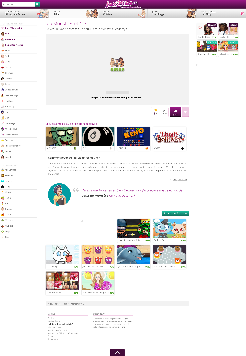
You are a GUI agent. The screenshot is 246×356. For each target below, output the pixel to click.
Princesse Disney (12, 145)
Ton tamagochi (54, 266)
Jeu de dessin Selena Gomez (207, 37)
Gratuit (8, 214)
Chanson (9, 192)
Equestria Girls (11, 89)
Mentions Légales (54, 321)
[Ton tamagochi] (62, 254)
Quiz (7, 237)
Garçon (8, 209)
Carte (7, 186)
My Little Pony (11, 134)
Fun (6, 203)
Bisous (8, 67)
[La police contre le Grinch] (133, 228)
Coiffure (8, 78)
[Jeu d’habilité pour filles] (98, 254)
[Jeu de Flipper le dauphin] (133, 254)
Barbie (8, 56)
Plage (7, 231)
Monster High (11, 129)
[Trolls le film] (169, 228)
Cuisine (107, 13)
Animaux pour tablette (164, 266)
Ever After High (11, 95)
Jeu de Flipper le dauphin (129, 266)
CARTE (157, 148)
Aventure (9, 175)
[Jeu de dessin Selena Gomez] (207, 28)
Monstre (9, 220)
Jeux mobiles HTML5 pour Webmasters (63, 333)
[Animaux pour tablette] (169, 254)
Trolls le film (159, 240)
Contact (51, 336)
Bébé (7, 61)
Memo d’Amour (54, 292)
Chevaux (9, 73)
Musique (9, 225)
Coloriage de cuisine (207, 54)
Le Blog (208, 13)
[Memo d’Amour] (62, 280)
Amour (8, 50)
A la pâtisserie (226, 54)
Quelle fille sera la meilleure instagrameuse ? (229, 37)
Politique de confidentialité (60, 324)
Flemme (9, 197)
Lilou (7, 117)
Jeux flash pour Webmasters (58, 330)
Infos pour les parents (56, 327)
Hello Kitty (9, 106)
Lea (7, 33)
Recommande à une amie (175, 213)
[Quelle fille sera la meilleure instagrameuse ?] (228, 28)
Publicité (51, 318)
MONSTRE (51, 148)
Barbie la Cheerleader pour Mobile (98, 292)
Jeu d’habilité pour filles (93, 266)
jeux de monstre (95, 195)
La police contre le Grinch (130, 240)
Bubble (8, 181)
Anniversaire (10, 169)
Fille (57, 13)
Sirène (8, 151)
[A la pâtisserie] (228, 45)
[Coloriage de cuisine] (207, 45)
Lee (6, 112)
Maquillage (10, 123)
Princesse (9, 140)
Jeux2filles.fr (123, 4)
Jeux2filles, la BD (13, 28)
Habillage (158, 13)
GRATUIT (122, 148)
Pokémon (10, 39)
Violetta (8, 157)
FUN (85, 148)
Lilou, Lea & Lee (15, 13)
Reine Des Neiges (14, 45)
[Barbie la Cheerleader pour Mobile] (98, 280)
